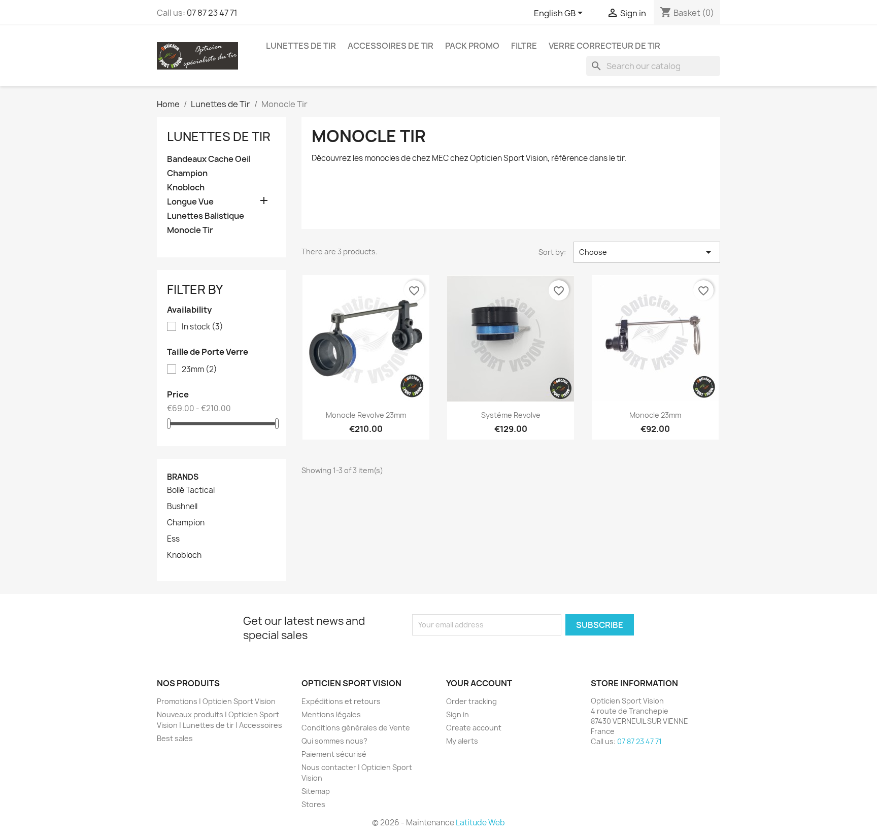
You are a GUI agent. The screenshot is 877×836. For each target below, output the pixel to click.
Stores (313, 804)
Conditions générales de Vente (355, 727)
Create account (473, 727)
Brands (182, 477)
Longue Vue (190, 201)
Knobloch (186, 187)
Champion (187, 173)
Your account (479, 683)
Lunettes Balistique (205, 216)
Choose (647, 252)
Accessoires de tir (390, 45)
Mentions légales (331, 714)
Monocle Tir (190, 230)
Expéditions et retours (341, 701)
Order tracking (471, 701)
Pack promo (472, 45)
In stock (202, 327)
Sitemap (315, 791)
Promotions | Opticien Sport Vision (216, 701)
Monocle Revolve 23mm (366, 415)
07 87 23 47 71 (212, 12)
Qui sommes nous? (334, 741)
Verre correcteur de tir (604, 45)
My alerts (462, 741)
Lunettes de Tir (301, 45)
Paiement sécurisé (333, 754)
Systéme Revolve (511, 415)
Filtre (524, 45)
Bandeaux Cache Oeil (209, 159)
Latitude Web (480, 822)
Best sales (175, 738)
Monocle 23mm (655, 415)
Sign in (457, 714)
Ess (173, 539)
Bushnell (182, 506)
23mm (199, 369)
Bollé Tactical (191, 490)
